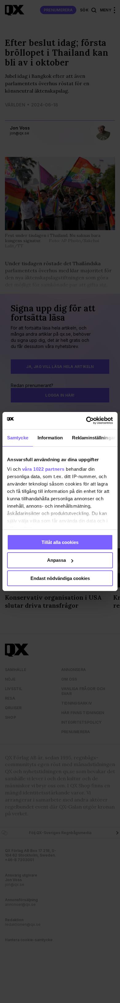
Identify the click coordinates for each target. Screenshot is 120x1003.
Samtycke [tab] (17, 437)
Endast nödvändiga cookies (60, 578)
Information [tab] (50, 437)
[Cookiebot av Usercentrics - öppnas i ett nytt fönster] (86, 421)
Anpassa (56, 560)
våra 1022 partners (43, 469)
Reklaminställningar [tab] (93, 437)
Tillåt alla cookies (60, 542)
